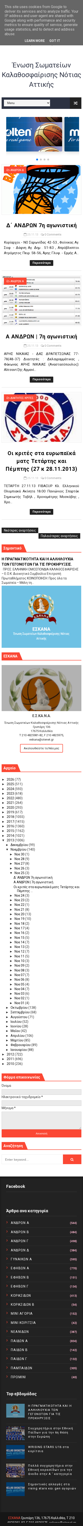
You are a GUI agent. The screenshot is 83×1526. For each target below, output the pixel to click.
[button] (37, 159)
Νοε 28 (20, 859)
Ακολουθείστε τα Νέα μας (41, 748)
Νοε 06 (20, 979)
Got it (54, 41)
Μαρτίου (17, 1040)
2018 (11, 817)
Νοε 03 (20, 993)
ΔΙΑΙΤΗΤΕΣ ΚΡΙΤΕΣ (22, 398)
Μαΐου (16, 1031)
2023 (11, 793)
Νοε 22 (20, 905)
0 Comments (52, 234)
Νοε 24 (20, 895)
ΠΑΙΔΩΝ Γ (19, 1359)
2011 (11, 1059)
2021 (11, 803)
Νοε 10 (20, 961)
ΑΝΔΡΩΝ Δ (17, 170)
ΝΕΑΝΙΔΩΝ (20, 1332)
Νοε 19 (20, 919)
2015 (11, 831)
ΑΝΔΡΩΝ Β (20, 1232)
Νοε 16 (20, 933)
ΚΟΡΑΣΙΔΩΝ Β (23, 1304)
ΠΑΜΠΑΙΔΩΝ (22, 1368)
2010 (11, 1064)
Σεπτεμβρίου (20, 1012)
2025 (11, 784)
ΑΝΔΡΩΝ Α (17, 281)
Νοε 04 (20, 989)
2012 (11, 1054)
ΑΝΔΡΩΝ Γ (20, 1241)
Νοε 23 (20, 900)
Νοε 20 (20, 914)
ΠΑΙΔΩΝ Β (19, 1350)
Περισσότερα (41, 263)
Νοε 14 (20, 942)
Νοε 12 (20, 951)
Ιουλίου (16, 1021)
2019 (11, 812)
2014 (11, 835)
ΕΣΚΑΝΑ (14, 1518)
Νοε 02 (20, 998)
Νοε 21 (20, 909)
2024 (11, 789)
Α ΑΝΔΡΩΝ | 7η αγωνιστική (41, 337)
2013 (11, 840)
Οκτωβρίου (19, 1007)
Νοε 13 (20, 947)
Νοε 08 (20, 970)
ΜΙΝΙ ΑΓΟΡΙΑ (22, 1313)
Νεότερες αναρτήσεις (20, 530)
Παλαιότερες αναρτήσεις (59, 536)
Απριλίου (18, 1036)
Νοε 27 (20, 863)
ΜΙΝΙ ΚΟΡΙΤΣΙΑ (23, 1323)
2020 (11, 807)
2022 (11, 798)
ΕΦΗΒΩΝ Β (20, 1277)
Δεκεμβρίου (20, 845)
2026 (11, 779)
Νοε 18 (20, 923)
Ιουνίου (16, 1026)
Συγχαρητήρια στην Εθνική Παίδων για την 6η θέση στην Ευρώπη (50, 1432)
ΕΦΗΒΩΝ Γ (20, 1286)
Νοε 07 (20, 975)
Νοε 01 (20, 1003)
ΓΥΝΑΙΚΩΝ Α (21, 1259)
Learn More (35, 41)
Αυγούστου (19, 1017)
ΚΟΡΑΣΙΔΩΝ (21, 1295)
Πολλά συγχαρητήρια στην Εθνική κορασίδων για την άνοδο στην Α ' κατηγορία (50, 1470)
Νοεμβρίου (19, 849)
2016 (11, 826)
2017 (11, 821)
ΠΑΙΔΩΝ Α (19, 1341)
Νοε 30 (20, 854)
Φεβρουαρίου (21, 1045)
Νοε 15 (20, 937)
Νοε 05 (20, 984)
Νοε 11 (20, 956)
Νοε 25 (20, 873)
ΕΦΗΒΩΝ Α (20, 1268)
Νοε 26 (20, 868)
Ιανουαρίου (19, 1050)
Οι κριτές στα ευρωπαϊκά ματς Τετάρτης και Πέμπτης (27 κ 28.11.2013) (41, 461)
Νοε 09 (20, 965)
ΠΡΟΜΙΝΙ (18, 1377)
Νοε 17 (20, 928)
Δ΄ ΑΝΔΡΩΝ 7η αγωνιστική (41, 225)
